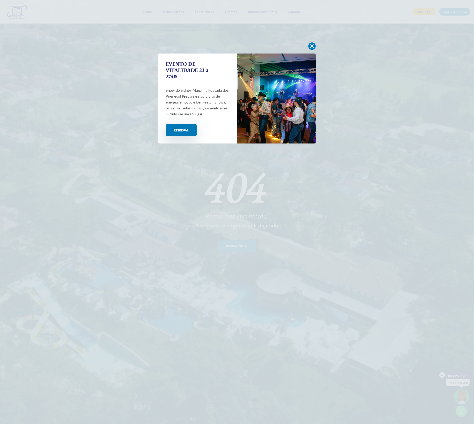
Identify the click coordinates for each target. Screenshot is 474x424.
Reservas (181, 130)
